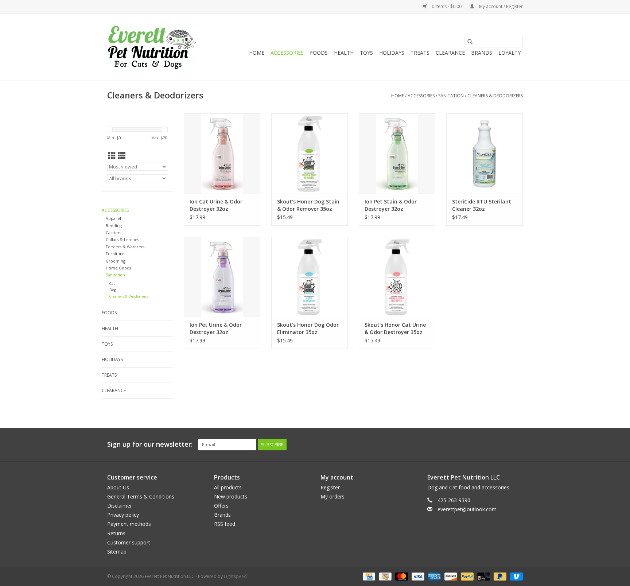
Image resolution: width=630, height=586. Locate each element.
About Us (118, 487)
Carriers (113, 232)
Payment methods (129, 523)
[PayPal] (466, 576)
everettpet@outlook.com (467, 509)
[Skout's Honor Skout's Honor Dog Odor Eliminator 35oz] (309, 277)
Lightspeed (235, 576)
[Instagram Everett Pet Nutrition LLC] (517, 444)
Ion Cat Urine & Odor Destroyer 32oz (216, 205)
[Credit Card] (368, 576)
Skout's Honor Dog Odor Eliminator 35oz (308, 328)
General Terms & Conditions (140, 496)
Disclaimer (119, 505)
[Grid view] (112, 156)
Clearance (450, 52)
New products (230, 496)
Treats (420, 52)
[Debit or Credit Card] (483, 576)
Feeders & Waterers (125, 246)
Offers (221, 505)
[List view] (121, 156)
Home (256, 52)
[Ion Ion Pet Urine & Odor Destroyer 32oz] (222, 277)
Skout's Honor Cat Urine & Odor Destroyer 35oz (395, 328)
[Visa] (417, 576)
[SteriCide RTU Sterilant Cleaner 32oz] (484, 153)
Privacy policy (123, 514)
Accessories (287, 52)
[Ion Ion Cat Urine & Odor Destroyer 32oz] (222, 153)
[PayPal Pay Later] (499, 576)
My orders (332, 496)
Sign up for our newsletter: (149, 444)
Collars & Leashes (122, 239)
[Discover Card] (450, 576)
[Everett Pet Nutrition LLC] (152, 47)
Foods (319, 52)
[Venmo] (515, 576)
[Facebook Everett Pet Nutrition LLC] (504, 444)
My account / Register (500, 6)
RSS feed (224, 523)
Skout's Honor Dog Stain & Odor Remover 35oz (308, 205)
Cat (112, 283)
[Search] (469, 41)
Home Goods (118, 268)
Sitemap (117, 551)
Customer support (128, 542)
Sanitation (451, 96)
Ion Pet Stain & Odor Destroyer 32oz (391, 205)
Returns (116, 533)
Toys (366, 52)
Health (344, 52)
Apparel (113, 218)
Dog (112, 289)
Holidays (391, 52)
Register (330, 487)
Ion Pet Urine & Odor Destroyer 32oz (216, 328)
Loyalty (509, 52)
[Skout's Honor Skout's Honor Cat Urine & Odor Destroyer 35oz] (397, 277)
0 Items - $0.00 (447, 6)
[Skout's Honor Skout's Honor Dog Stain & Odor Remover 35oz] (309, 153)
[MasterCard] (401, 576)
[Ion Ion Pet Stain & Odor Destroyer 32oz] (397, 153)
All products (228, 487)
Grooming (115, 261)
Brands (481, 52)
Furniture (115, 253)
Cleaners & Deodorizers (495, 96)
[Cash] (384, 576)
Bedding (114, 225)
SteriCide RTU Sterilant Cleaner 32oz (481, 205)
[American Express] (433, 576)
